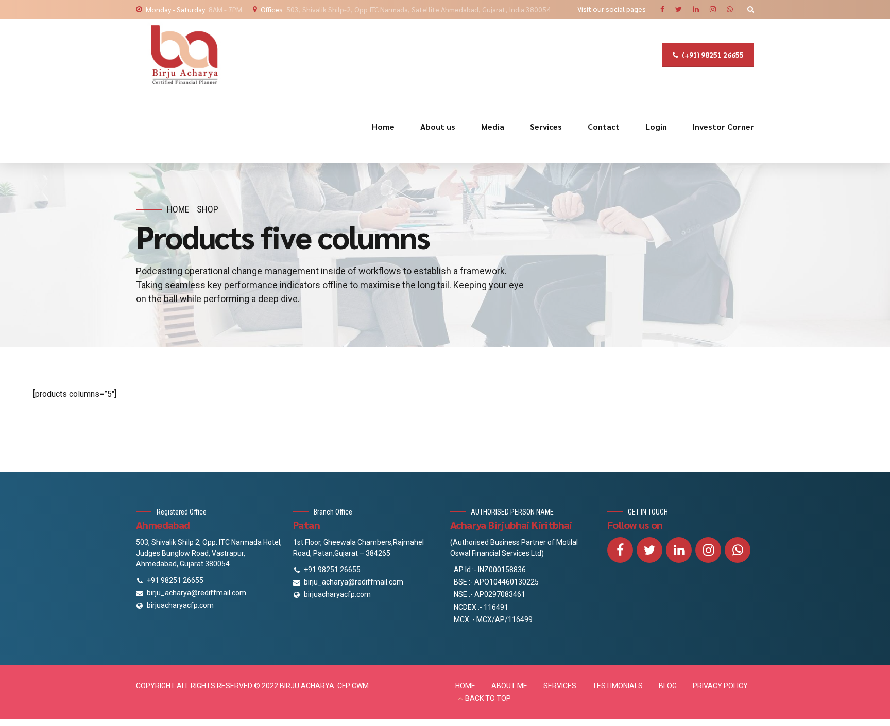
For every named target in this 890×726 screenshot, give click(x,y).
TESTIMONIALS (617, 686)
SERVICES (559, 686)
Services (546, 126)
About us (437, 126)
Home (383, 126)
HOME (465, 686)
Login (656, 126)
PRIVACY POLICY (720, 686)
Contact (604, 126)
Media (492, 126)
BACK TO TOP (488, 698)
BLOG (668, 686)
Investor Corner (723, 126)
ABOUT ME (509, 686)
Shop (207, 209)
